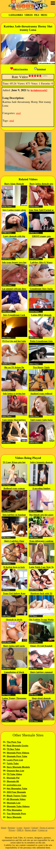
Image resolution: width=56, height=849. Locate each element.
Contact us (42, 830)
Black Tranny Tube (16, 795)
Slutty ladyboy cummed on (41, 672)
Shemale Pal (13, 778)
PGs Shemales (14, 810)
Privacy (12, 830)
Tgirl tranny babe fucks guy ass (41, 420)
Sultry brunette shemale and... (41, 462)
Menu (44, 15)
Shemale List (13, 803)
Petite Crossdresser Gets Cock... (41, 341)
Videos (28, 15)
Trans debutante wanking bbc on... (41, 541)
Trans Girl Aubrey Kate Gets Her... (14, 593)
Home (3, 828)
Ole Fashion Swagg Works (41, 619)
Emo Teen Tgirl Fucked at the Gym (41, 210)
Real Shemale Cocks (17, 745)
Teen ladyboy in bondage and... (14, 515)
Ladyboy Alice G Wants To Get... (41, 262)
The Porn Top (14, 742)
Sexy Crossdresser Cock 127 (14, 315)
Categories (16, 15)
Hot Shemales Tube (17, 788)
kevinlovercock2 (39, 90)
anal (18, 113)
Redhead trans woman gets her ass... (14, 488)
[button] (28, 49)
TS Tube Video (14, 774)
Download (41, 69)
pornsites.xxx (14, 785)
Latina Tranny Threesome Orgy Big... (14, 698)
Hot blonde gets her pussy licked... (41, 515)
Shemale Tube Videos (18, 806)
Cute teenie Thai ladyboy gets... (14, 420)
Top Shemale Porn (16, 813)
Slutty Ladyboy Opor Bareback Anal (14, 541)
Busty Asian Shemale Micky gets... (14, 184)
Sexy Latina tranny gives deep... (14, 210)
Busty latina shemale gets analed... (41, 184)
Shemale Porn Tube (17, 756)
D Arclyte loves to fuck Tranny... (14, 567)
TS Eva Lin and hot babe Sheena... (14, 341)
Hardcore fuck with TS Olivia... (41, 593)
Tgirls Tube (13, 763)
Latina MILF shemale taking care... (41, 315)
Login (19, 828)
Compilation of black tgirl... (14, 672)
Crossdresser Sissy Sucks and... (41, 289)
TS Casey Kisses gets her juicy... (14, 462)
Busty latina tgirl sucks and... (14, 646)
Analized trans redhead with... (41, 393)
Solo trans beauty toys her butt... (14, 262)
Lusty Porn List (15, 760)
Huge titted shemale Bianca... (41, 698)
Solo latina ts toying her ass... (14, 393)
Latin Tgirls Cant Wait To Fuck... (41, 567)
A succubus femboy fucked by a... (41, 488)
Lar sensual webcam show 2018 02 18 (14, 289)
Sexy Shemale (14, 817)
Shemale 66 (13, 781)
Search (27, 828)
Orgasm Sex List (15, 770)
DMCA (20, 830)
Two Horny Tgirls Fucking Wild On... (41, 367)
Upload (34, 828)
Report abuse (30, 830)
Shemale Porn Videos (18, 752)
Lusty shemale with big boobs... (14, 236)
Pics (36, 15)
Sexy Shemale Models (18, 767)
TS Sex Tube (13, 749)
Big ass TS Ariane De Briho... (14, 367)
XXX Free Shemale (16, 792)
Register (11, 828)
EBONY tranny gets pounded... (41, 236)
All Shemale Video (16, 799)
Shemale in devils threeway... (14, 619)
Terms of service (47, 828)
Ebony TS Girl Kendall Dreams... (41, 646)
